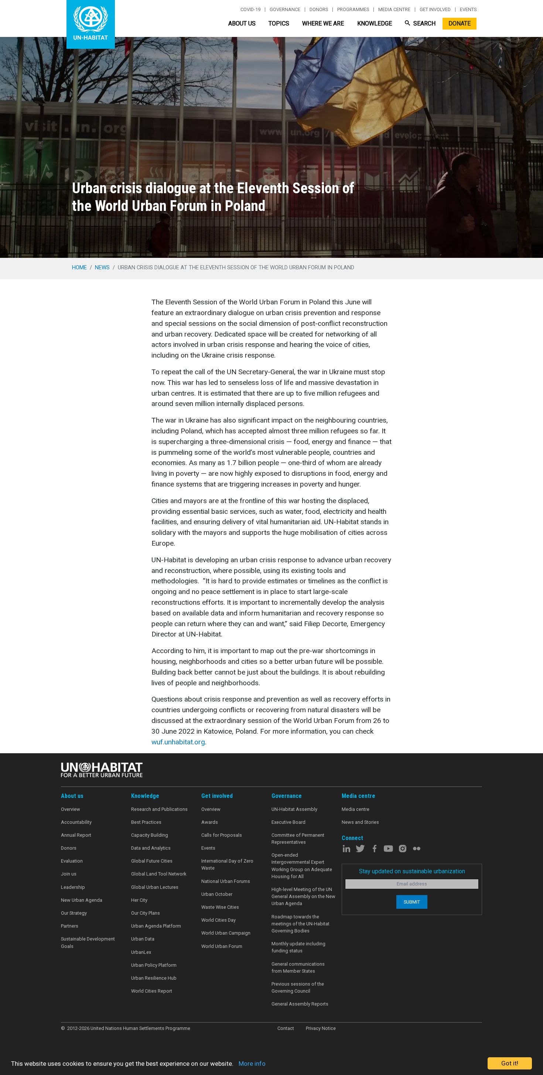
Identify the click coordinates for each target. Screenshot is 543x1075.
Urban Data (142, 939)
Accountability (76, 822)
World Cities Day (218, 920)
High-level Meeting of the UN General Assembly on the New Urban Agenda (303, 896)
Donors (319, 9)
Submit (412, 902)
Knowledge (374, 23)
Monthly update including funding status (298, 947)
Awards (209, 822)
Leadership (73, 887)
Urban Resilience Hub (154, 978)
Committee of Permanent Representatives (298, 838)
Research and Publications (159, 809)
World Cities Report (151, 991)
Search (424, 23)
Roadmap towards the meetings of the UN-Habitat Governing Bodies (300, 924)
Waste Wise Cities (220, 907)
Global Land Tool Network (158, 874)
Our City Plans (145, 913)
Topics (279, 23)
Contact (285, 1028)
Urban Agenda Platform (156, 926)
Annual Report (76, 835)
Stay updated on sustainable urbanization (412, 871)
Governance (285, 9)
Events (468, 9)
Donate (459, 23)
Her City (139, 900)
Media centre (394, 9)
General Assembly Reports (300, 1004)
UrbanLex (141, 952)
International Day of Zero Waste (227, 864)
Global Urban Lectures (154, 887)
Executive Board (288, 822)
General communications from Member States (298, 967)
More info (252, 1063)
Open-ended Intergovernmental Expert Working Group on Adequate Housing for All (302, 865)
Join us (68, 874)
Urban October (216, 894)
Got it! (509, 1063)
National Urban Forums (225, 881)
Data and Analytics (151, 848)
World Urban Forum (221, 946)
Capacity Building (149, 835)
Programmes (353, 9)
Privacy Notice (321, 1028)
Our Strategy (74, 913)
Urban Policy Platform (154, 965)
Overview (70, 809)
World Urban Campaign (225, 933)
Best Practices (146, 822)
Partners (69, 926)
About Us (242, 23)
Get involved (435, 9)
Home (79, 267)
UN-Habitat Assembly (294, 809)
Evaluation (72, 861)
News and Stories (360, 822)
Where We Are (323, 23)
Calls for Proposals (221, 835)
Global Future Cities (152, 861)
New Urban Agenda (81, 900)
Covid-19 (250, 9)
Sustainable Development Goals (88, 942)
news (102, 267)
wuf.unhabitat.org (178, 742)
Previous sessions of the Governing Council (298, 987)
